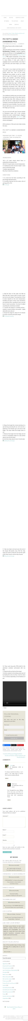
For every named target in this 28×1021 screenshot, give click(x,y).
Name (4, 829)
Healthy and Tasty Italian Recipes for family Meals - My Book (14, 918)
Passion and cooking (14, 7)
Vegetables (5, 998)
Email (5, 730)
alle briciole (19, 116)
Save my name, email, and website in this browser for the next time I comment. (13, 848)
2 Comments (21, 43)
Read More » (8, 938)
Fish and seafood (7, 968)
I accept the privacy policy (11, 735)
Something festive (7, 987)
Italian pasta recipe (16, 749)
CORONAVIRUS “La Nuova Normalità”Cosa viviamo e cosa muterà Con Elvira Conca (14, 882)
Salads (4, 985)
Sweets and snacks (7, 996)
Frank (11, 765)
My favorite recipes (7, 979)
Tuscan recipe (6, 750)
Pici (24, 749)
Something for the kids (8, 989)
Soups (4, 994)
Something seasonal (8, 992)
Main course (6, 974)
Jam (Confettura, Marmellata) (10, 970)
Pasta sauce (6, 981)
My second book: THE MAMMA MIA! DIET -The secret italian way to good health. (14, 906)
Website (5, 840)
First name (6, 725)
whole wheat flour (16, 750)
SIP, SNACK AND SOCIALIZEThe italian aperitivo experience (14, 869)
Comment (5, 816)
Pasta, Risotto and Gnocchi (17, 748)
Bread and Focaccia (7, 966)
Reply (6, 778)
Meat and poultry (7, 976)
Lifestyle (5, 972)
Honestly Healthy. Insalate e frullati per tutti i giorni (14, 894)
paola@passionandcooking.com (14, 1018)
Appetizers (5, 963)
